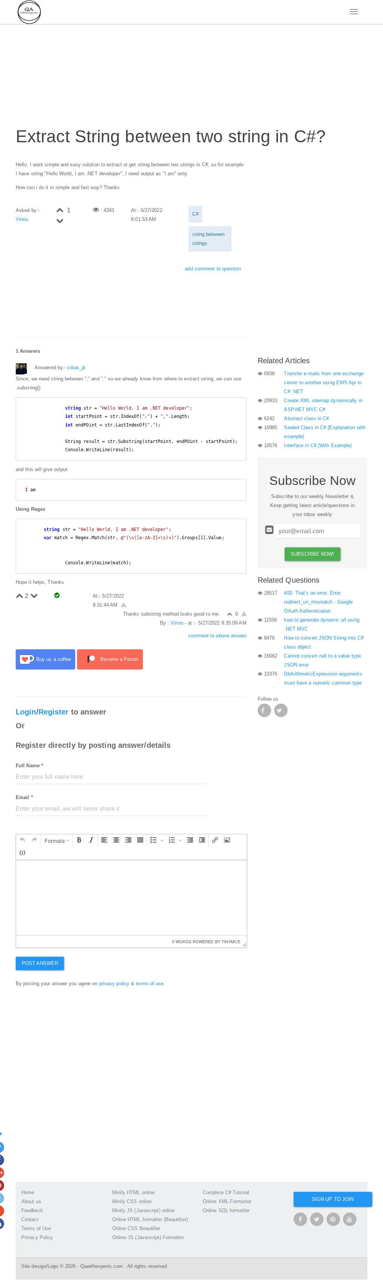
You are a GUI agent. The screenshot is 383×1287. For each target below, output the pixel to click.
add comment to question (212, 268)
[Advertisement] (152, 71)
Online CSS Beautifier (136, 1228)
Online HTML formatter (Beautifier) (150, 1219)
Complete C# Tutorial (226, 1192)
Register (54, 712)
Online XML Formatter (227, 1201)
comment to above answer (217, 635)
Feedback (32, 1210)
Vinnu (22, 219)
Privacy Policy (37, 1237)
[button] (22, 840)
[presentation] (22, 840)
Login (26, 712)
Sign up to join (333, 1199)
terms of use (149, 983)
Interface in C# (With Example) (318, 445)
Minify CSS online (132, 1201)
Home (27, 1192)
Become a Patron (119, 659)
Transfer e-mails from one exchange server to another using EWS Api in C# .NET (323, 382)
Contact (30, 1219)
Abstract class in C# (306, 418)
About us (31, 1201)
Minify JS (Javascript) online (143, 1210)
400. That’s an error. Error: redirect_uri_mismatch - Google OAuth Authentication (318, 602)
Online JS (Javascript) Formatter (148, 1237)
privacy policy (114, 983)
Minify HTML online (133, 1192)
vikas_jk (76, 367)
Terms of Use (36, 1228)
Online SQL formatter (226, 1210)
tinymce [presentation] (230, 941)
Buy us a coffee (53, 659)
